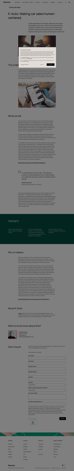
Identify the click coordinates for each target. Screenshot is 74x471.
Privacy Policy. (29, 58)
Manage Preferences (25, 64)
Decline (42, 64)
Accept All (50, 64)
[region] (37, 57)
